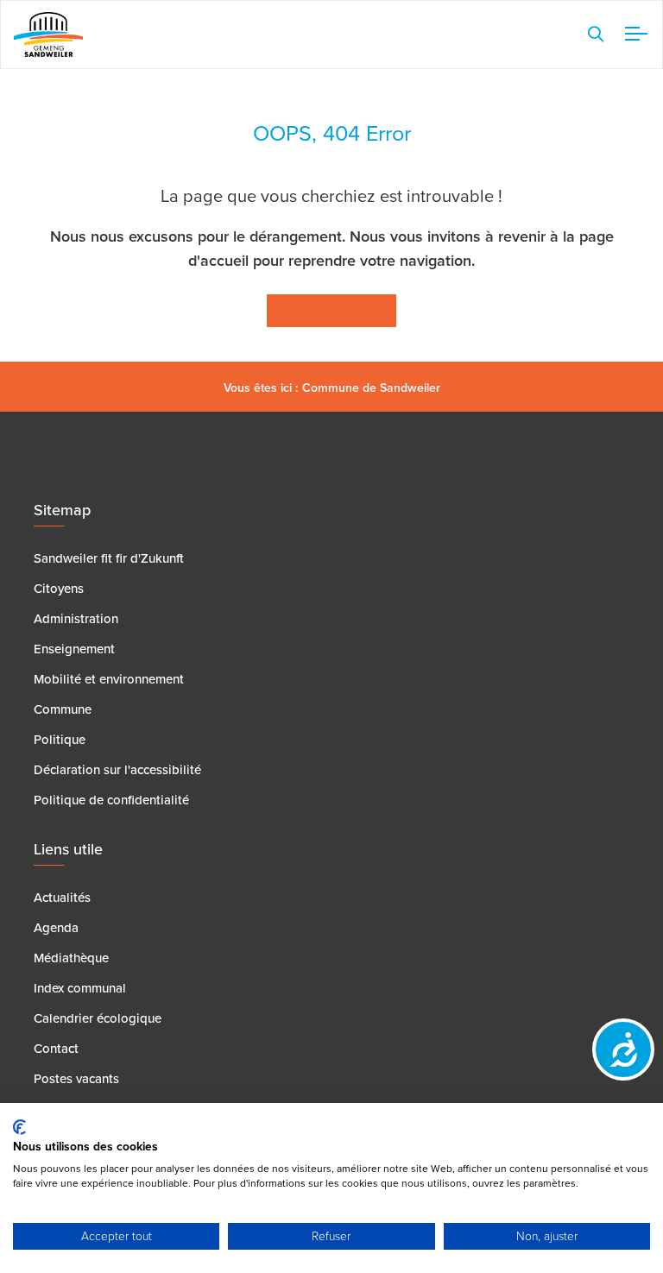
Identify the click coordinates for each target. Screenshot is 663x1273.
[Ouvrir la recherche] (595, 34)
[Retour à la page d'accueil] (48, 34)
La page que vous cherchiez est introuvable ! (331, 196)
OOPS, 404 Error (332, 134)
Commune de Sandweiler (371, 388)
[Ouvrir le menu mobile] (632, 34)
